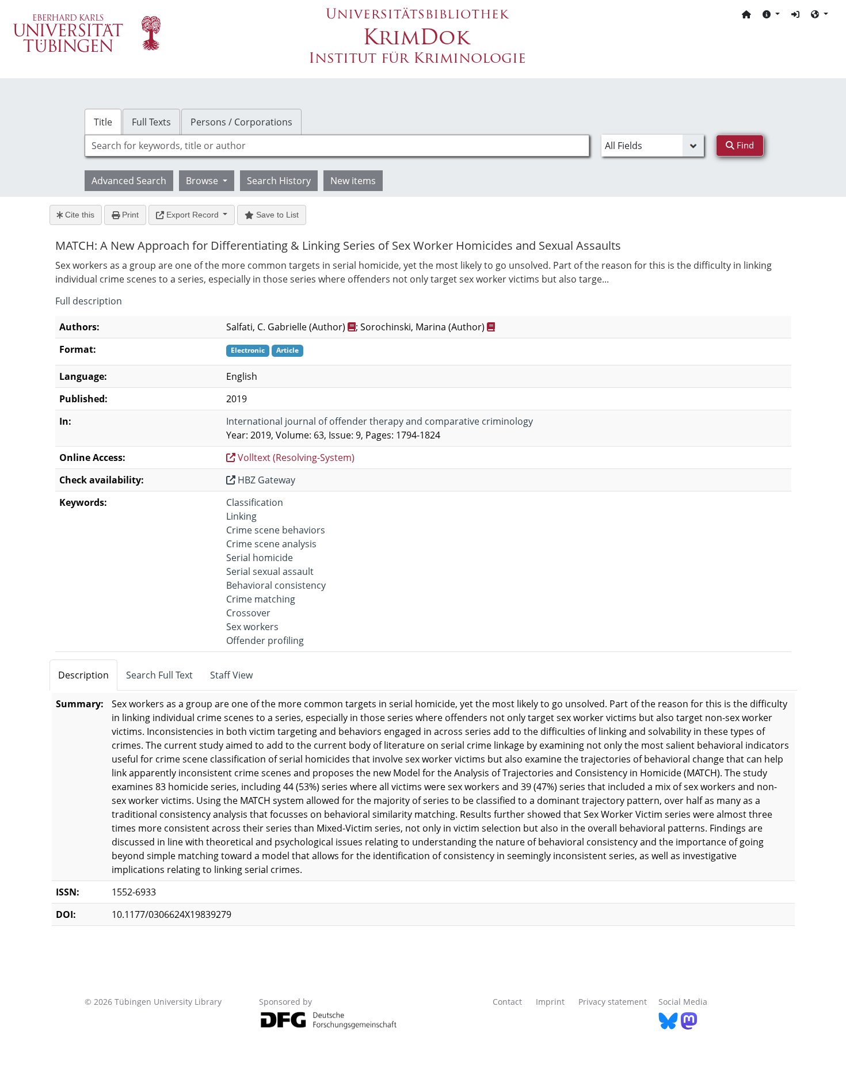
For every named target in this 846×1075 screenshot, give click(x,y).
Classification (254, 502)
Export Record (192, 214)
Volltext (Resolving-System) (295, 457)
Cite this (78, 214)
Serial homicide (259, 557)
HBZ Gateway (265, 480)
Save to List (276, 214)
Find (744, 145)
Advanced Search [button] (129, 180)
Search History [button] (279, 180)
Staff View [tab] (231, 675)
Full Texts (151, 122)
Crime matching (260, 599)
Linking (241, 516)
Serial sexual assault (270, 571)
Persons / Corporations (241, 122)
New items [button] (353, 180)
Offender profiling (265, 640)
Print (129, 214)
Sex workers (252, 626)
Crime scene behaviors (275, 530)
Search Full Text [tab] (159, 675)
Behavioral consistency (276, 585)
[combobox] (337, 146)
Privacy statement (612, 1001)
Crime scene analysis (271, 544)
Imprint (550, 1001)
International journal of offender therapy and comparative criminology (379, 421)
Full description (88, 301)
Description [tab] (83, 675)
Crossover (248, 613)
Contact (507, 1001)
